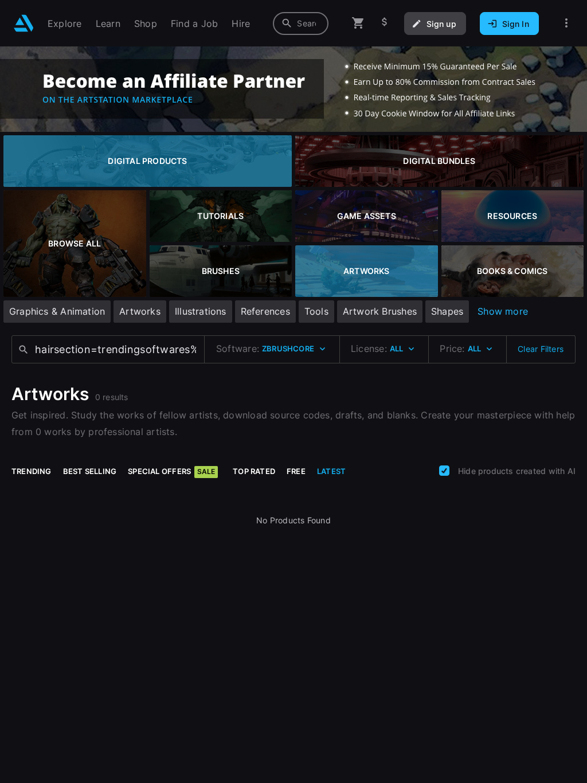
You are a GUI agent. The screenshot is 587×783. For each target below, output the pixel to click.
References (265, 311)
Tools (316, 311)
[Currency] (384, 23)
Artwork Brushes (380, 311)
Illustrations (200, 311)
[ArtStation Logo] (24, 23)
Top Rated (254, 471)
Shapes (447, 311)
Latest (331, 471)
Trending (31, 471)
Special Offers (171, 471)
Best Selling (90, 471)
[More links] (566, 23)
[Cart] (358, 23)
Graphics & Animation (57, 311)
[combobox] (300, 23)
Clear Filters (540, 349)
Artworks (140, 311)
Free (296, 471)
